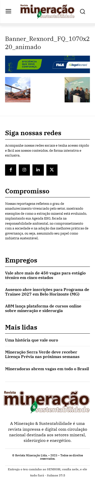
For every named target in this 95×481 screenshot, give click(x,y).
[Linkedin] (38, 170)
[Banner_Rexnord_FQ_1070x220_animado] (47, 72)
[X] (52, 170)
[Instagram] (24, 170)
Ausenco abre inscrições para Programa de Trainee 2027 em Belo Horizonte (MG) (47, 292)
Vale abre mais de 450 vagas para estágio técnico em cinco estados (45, 275)
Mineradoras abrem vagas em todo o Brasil (47, 368)
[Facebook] (10, 170)
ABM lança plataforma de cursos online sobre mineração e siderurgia (43, 308)
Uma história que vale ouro (31, 340)
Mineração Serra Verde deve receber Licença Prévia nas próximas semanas (42, 354)
